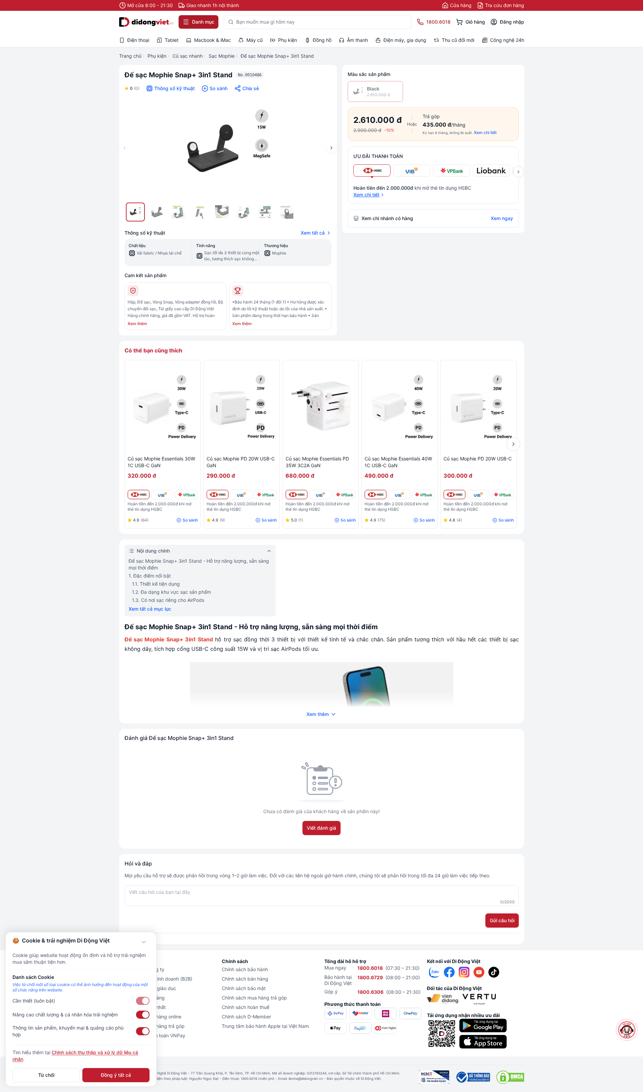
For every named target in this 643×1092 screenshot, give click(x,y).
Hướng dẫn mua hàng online (150, 1016)
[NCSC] (434, 1077)
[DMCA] (510, 1077)
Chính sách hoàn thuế (245, 1007)
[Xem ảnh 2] (157, 212)
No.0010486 (250, 75)
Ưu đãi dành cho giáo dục (147, 988)
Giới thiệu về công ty (141, 969)
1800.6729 (370, 977)
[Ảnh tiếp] (331, 147)
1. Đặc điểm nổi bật (150, 576)
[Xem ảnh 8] (286, 212)
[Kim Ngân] (385, 1028)
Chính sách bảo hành (245, 969)
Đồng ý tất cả (116, 1075)
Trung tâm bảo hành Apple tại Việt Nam (265, 1026)
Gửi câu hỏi (502, 920)
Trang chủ (130, 56)
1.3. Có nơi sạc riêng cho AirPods (168, 600)
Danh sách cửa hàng (142, 998)
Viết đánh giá (321, 828)
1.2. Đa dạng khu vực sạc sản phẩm (171, 592)
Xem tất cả (313, 233)
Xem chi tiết (485, 132)
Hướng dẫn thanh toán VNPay (152, 1035)
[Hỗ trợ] (626, 1029)
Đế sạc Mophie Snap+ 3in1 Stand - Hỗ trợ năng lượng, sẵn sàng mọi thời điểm (199, 564)
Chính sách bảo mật (244, 988)
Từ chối (46, 1075)
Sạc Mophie (222, 56)
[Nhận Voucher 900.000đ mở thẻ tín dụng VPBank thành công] (186, 494)
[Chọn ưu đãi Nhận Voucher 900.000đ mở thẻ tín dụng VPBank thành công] (451, 170)
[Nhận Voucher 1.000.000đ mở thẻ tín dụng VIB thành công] (162, 494)
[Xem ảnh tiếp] (518, 171)
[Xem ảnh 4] (200, 212)
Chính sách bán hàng (245, 979)
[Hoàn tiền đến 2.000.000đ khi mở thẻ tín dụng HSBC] (139, 494)
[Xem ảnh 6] (243, 212)
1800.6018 (370, 968)
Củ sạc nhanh (187, 56)
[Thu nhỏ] (144, 942)
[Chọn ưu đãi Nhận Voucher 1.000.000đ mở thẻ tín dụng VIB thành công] (411, 170)
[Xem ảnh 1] (135, 212)
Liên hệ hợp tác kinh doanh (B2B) (155, 979)
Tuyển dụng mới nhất (142, 1007)
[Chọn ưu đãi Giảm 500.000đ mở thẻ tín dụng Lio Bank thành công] (491, 170)
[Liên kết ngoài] (434, 972)
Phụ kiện (157, 56)
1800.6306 (370, 992)
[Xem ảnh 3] (178, 212)
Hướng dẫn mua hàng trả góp (152, 1026)
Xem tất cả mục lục (150, 609)
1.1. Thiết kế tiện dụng (156, 584)
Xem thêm (137, 323)
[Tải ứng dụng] (483, 1025)
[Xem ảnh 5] (221, 212)
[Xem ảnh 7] (265, 212)
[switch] (143, 1001)
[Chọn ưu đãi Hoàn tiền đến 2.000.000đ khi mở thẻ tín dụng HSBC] (372, 170)
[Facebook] (449, 972)
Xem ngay (502, 218)
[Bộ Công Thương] (473, 1077)
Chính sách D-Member (246, 1016)
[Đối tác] (442, 999)
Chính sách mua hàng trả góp (254, 998)
